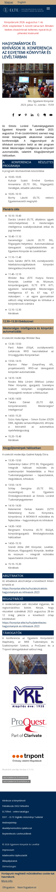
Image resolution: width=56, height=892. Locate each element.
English (22, 2)
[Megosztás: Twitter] (19, 116)
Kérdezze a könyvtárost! (14, 800)
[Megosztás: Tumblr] (38, 116)
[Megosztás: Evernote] (44, 116)
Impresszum (8, 849)
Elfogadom (9, 887)
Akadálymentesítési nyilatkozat (17, 828)
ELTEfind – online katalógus (15, 811)
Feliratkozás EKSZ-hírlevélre (15, 806)
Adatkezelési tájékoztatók (14, 855)
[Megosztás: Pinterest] (26, 116)
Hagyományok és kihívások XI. (16, 781)
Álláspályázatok (9, 860)
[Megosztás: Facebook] (13, 116)
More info (7, 881)
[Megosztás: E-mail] (51, 116)
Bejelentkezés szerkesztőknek (16, 833)
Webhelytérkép (9, 822)
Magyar (8, 2)
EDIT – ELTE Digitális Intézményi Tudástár (22, 817)
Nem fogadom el (26, 887)
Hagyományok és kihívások (15, 777)
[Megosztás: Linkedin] (32, 116)
